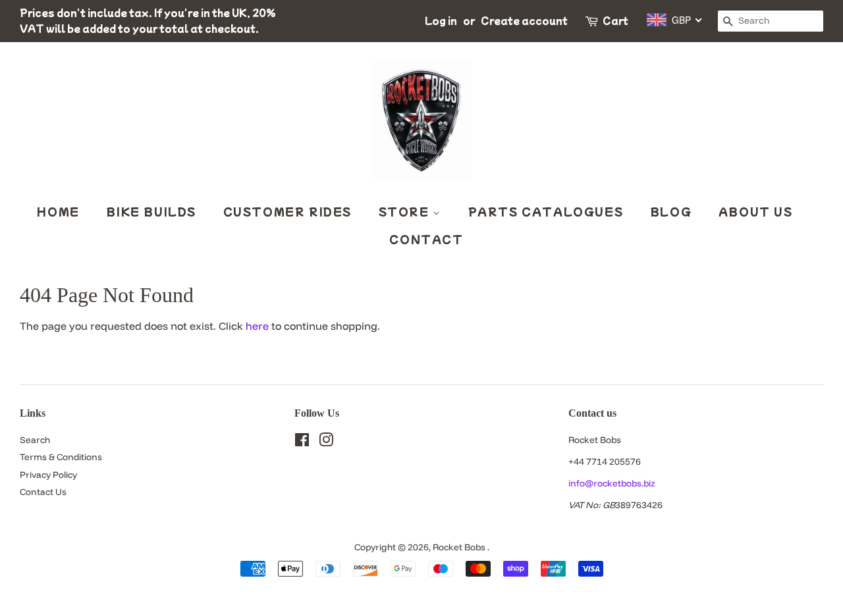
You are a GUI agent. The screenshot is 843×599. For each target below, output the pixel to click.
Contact (426, 239)
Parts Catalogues (546, 211)
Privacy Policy (48, 474)
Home (58, 211)
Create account (524, 20)
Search (35, 439)
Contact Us (43, 491)
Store (406, 211)
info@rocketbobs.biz (611, 482)
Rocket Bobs (460, 546)
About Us (756, 211)
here (257, 325)
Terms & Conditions (61, 456)
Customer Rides (287, 211)
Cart (615, 20)
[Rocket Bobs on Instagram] (326, 442)
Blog (671, 211)
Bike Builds (151, 211)
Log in (441, 20)
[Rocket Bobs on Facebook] (302, 442)
